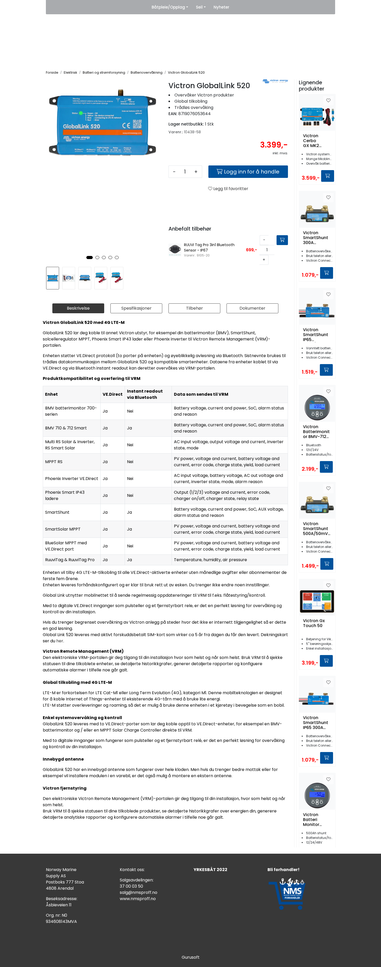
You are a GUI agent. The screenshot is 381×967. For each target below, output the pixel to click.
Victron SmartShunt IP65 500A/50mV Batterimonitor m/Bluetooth (316, 334)
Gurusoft (191, 957)
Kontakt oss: (132, 870)
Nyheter (221, 7)
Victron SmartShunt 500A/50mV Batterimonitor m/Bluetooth (316, 528)
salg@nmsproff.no (138, 892)
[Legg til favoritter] (328, 100)
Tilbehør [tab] (194, 308)
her (59, 641)
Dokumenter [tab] (252, 308)
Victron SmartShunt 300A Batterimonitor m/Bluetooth (316, 237)
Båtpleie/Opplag (168, 7)
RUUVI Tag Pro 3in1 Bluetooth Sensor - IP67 (209, 247)
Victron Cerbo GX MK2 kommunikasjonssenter (317, 140)
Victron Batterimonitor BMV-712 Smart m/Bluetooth (316, 431)
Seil (199, 7)
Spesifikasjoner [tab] (136, 308)
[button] (89, 257)
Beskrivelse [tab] (78, 308)
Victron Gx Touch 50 (314, 623)
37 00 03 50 (131, 886)
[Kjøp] (282, 240)
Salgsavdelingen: (136, 880)
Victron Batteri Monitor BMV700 (311, 819)
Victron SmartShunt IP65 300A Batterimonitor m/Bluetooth (316, 722)
